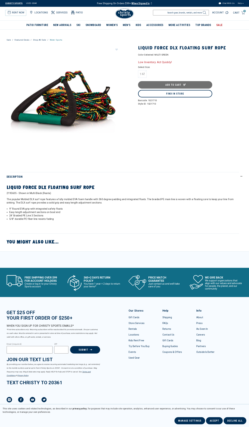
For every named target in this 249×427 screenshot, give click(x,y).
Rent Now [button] (18, 12)
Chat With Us (228, 3)
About (199, 317)
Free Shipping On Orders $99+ (123, 3)
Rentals (133, 329)
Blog (198, 340)
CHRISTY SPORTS (14, 3)
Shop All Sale (39, 40)
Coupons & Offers (172, 352)
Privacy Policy (22, 375)
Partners (201, 346)
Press (199, 323)
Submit (83, 349)
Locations (134, 334)
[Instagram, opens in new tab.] (9, 400)
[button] (116, 49)
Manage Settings (189, 420)
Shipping (167, 317)
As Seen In (202, 329)
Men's (126, 25)
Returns (166, 329)
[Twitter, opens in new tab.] (44, 400)
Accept (214, 420)
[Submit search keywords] (204, 13)
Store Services (136, 323)
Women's (112, 25)
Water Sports (56, 40)
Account (218, 12)
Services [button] (62, 12)
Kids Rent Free (136, 340)
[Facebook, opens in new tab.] (21, 400)
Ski (78, 25)
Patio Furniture (37, 25)
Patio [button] (79, 12)
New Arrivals (62, 25)
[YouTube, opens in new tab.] (32, 400)
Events (132, 352)
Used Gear (134, 357)
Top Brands (203, 25)
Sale (219, 25)
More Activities (179, 25)
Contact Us (168, 334)
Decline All (235, 420)
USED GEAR (31, 3)
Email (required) (14, 344)
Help (240, 3)
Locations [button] (41, 12)
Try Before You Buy (139, 346)
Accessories (154, 25)
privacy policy (79, 408)
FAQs (165, 323)
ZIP (55, 344)
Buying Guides (170, 346)
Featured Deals (22, 40)
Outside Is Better (205, 352)
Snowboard (93, 25)
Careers (200, 334)
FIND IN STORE (175, 93)
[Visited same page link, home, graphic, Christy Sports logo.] (124, 13)
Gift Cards (134, 317)
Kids (138, 25)
